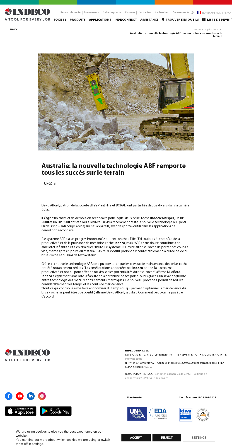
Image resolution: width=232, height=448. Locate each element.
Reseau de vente (70, 12)
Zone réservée (181, 12)
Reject (167, 437)
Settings (199, 437)
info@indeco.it (133, 359)
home (197, 29)
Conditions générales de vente (173, 374)
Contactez (144, 12)
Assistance (149, 20)
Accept (136, 437)
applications (211, 29)
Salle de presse (112, 12)
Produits (78, 20)
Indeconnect (126, 20)
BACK (13, 29)
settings (37, 444)
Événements (91, 12)
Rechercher (161, 12)
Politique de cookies (156, 378)
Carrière (130, 12)
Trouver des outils (182, 20)
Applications (100, 20)
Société (59, 20)
